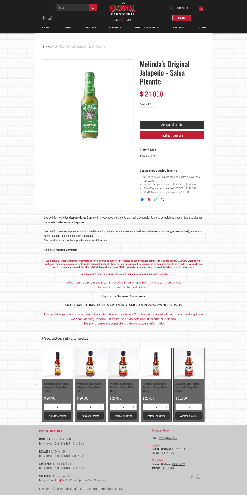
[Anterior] (37, 385)
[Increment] (153, 111)
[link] (201, 8)
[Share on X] (163, 200)
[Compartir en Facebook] (142, 200)
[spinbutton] (148, 111)
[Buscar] (93, 7)
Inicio (46, 46)
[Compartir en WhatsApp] (156, 200)
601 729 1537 (167, 453)
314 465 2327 (178, 464)
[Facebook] (43, 17)
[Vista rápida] (57, 363)
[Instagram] (50, 17)
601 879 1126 (168, 468)
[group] (123, 385)
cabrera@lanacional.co (168, 438)
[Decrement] (142, 111)
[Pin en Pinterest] (149, 200)
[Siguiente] (210, 385)
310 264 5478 (178, 449)
